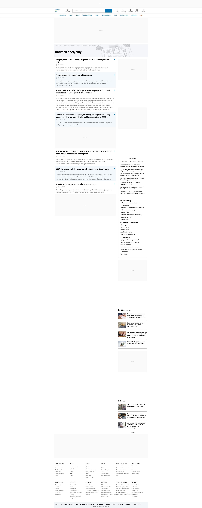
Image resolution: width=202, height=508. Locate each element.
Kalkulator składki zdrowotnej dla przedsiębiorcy (129, 204)
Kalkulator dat (124, 219)
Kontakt (120, 504)
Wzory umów (135, 490)
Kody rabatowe (135, 488)
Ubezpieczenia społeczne (127, 234)
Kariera (108, 504)
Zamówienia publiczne (126, 232)
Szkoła (72, 486)
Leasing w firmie (105, 473)
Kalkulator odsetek (105, 490)
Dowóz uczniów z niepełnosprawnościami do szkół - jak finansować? (132, 188)
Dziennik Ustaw (89, 484)
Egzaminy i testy (74, 490)
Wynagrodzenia (124, 229)
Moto (115, 15)
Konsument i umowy (91, 469)
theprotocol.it (135, 494)
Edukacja (134, 15)
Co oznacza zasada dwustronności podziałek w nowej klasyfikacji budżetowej (132, 165)
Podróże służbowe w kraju (122, 484)
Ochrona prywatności (67, 504)
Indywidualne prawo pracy (76, 466)
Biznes (77, 15)
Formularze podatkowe (137, 492)
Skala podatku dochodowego (123, 494)
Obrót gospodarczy (59, 469)
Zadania (57, 488)
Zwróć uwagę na (124, 310)
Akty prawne (89, 482)
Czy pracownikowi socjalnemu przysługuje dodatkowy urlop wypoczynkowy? (132, 174)
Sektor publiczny (87, 15)
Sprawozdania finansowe (122, 473)
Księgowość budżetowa (69, 45)
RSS (114, 504)
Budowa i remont (136, 471)
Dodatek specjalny (91, 45)
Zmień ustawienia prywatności (85, 504)
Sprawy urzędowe (90, 471)
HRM (71, 475)
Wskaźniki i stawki (121, 482)
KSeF (141, 15)
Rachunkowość (124, 227)
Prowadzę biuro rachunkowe (123, 468)
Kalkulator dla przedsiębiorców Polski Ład (132, 207)
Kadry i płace (58, 492)
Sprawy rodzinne (90, 466)
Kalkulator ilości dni (125, 217)
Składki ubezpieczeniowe (122, 488)
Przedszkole (73, 484)
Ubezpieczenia (74, 469)
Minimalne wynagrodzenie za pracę (130, 247)
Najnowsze (133, 161)
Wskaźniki (126, 237)
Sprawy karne (89, 468)
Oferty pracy (135, 496)
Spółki (102, 468)
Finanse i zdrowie (105, 475)
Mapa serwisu (137, 504)
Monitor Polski (89, 486)
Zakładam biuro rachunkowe (123, 466)
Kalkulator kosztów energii (127, 210)
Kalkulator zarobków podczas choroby (131, 214)
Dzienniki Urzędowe (90, 488)
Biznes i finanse (105, 466)
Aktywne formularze (130, 223)
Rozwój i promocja (59, 490)
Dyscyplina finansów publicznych (129, 240)
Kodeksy (88, 494)
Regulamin (100, 504)
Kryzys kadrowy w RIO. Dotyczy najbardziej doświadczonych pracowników (132, 179)
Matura (72, 494)
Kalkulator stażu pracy (106, 492)
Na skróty (134, 482)
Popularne (124, 161)
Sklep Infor (88, 475)
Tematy (78, 45)
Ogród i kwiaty (135, 473)
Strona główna (58, 45)
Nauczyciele (73, 488)
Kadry (70, 15)
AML (117, 475)
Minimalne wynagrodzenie (122, 486)
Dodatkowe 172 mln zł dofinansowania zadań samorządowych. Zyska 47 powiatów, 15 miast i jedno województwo (132, 192)
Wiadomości (135, 466)
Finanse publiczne (125, 225)
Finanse (134, 469)
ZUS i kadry (58, 471)
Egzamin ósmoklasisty (75, 496)
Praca (87, 473)
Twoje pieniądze (106, 15)
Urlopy (71, 471)
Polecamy (122, 401)
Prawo (96, 15)
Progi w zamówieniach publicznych (130, 242)
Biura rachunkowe (121, 463)
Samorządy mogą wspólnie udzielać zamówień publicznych (130, 183)
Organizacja (58, 484)
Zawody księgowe (59, 473)
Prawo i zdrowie (90, 477)
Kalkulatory (127, 201)
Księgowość (62, 15)
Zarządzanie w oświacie (76, 492)
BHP (71, 473)
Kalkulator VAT (124, 212)
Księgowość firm (59, 463)
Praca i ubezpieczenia (106, 469)
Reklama (127, 504)
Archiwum (134, 486)
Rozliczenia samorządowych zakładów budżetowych (131, 250)
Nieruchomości (124, 15)
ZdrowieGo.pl (135, 484)
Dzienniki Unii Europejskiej (92, 490)
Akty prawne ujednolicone (92, 492)
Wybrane (140, 161)
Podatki (57, 466)
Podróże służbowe (121, 490)
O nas (56, 504)
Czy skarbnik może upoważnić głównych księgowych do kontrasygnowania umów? (131, 170)
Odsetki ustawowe (125, 244)
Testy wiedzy (124, 254)
